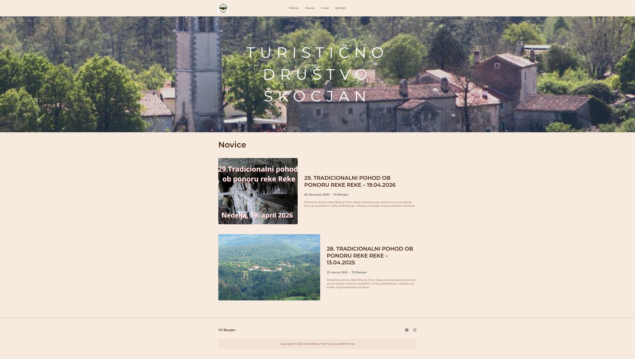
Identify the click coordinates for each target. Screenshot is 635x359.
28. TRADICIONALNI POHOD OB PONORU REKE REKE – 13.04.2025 (370, 255)
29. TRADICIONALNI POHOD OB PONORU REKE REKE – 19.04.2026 (350, 181)
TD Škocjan (340, 194)
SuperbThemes (345, 343)
